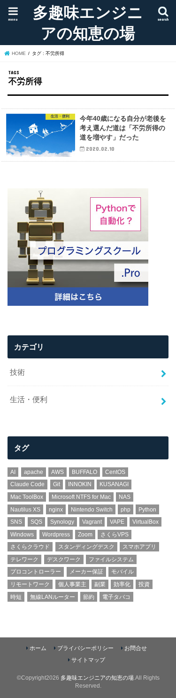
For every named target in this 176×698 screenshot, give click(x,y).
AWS (57, 472)
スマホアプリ (139, 546)
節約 (88, 597)
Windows (22, 534)
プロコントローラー (35, 571)
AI (12, 472)
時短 (16, 597)
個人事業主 (72, 584)
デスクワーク (64, 559)
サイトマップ (88, 660)
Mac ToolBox (26, 497)
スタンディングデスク (86, 546)
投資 (144, 584)
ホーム (38, 648)
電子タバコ (116, 597)
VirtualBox (145, 522)
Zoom (85, 534)
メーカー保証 (86, 571)
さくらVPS (114, 534)
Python (147, 509)
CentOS (115, 472)
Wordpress (56, 534)
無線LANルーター (52, 597)
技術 (17, 372)
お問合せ (135, 648)
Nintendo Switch (92, 509)
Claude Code (27, 484)
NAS (124, 497)
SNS (16, 522)
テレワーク (24, 559)
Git (56, 484)
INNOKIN (80, 484)
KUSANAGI (114, 484)
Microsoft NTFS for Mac (81, 497)
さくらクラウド (30, 546)
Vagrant (92, 522)
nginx (56, 509)
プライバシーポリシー (85, 648)
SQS (36, 522)
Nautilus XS (25, 509)
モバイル (122, 571)
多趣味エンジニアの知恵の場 (88, 22)
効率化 (122, 584)
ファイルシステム (111, 559)
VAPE (117, 522)
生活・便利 (28, 399)
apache (33, 472)
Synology (62, 522)
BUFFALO (84, 472)
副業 (100, 584)
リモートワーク (30, 584)
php (125, 509)
